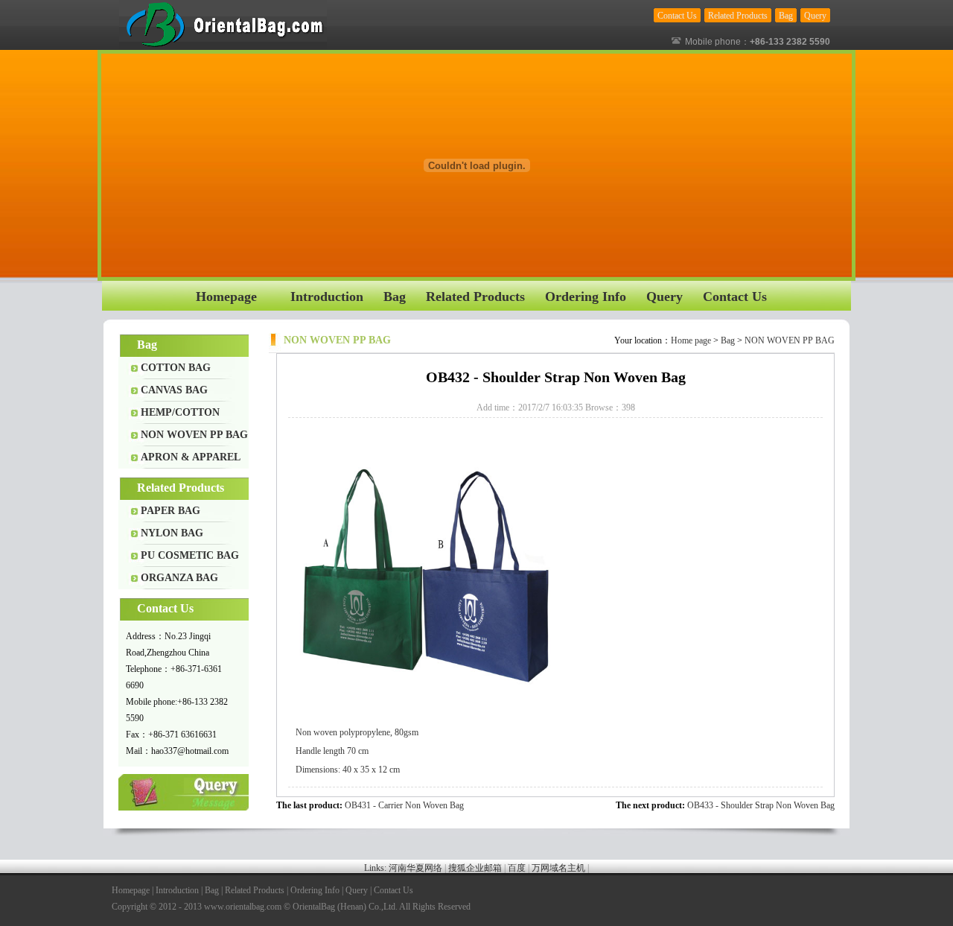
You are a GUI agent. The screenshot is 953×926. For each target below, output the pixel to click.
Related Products (254, 890)
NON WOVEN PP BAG (194, 434)
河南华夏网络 (415, 868)
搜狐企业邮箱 (475, 868)
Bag (728, 340)
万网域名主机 (558, 868)
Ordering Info (315, 890)
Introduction (177, 890)
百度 (517, 868)
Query (184, 792)
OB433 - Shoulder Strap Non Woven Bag (761, 805)
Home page (691, 340)
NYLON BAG (172, 533)
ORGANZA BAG (179, 577)
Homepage (131, 890)
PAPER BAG (170, 510)
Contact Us (393, 890)
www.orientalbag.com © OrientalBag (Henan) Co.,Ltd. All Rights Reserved (337, 906)
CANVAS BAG (174, 390)
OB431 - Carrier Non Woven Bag (404, 805)
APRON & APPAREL (190, 457)
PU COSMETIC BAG (190, 555)
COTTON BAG (176, 367)
